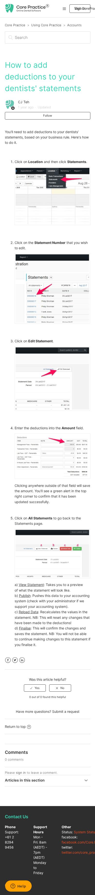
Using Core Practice (46, 25)
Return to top (15, 726)
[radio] (35, 688)
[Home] (27, 11)
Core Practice (15, 25)
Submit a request (65, 711)
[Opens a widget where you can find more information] (18, 886)
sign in (21, 773)
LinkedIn (22, 660)
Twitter (15, 660)
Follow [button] (47, 115)
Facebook (8, 660)
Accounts (74, 25)
